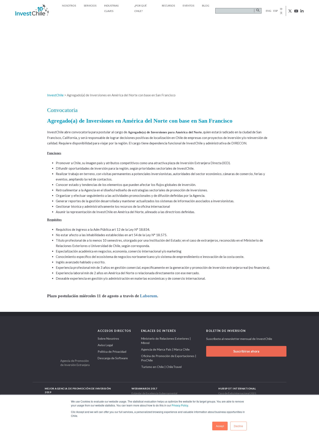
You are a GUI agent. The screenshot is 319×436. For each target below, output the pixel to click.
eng (268, 10)
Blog (205, 5)
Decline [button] (238, 426)
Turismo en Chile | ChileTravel (161, 367)
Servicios (90, 5)
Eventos (188, 5)
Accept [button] (220, 426)
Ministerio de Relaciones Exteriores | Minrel (166, 341)
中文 (281, 10)
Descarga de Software (113, 358)
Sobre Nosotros (108, 338)
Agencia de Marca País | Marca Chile (165, 349)
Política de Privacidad (112, 351)
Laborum (148, 296)
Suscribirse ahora (246, 351)
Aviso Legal (105, 345)
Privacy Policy (180, 405)
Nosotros (69, 5)
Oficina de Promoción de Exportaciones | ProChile (168, 358)
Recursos (168, 5)
